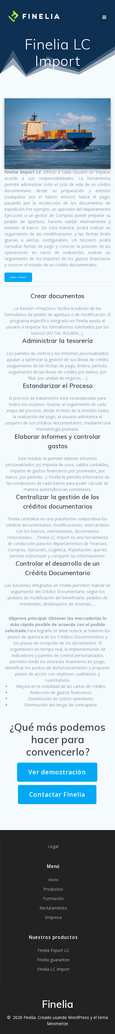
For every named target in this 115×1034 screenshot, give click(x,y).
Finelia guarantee (53, 959)
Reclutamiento (53, 908)
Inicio (53, 879)
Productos (53, 889)
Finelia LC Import (53, 969)
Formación (53, 898)
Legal (53, 846)
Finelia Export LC (53, 950)
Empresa (53, 917)
